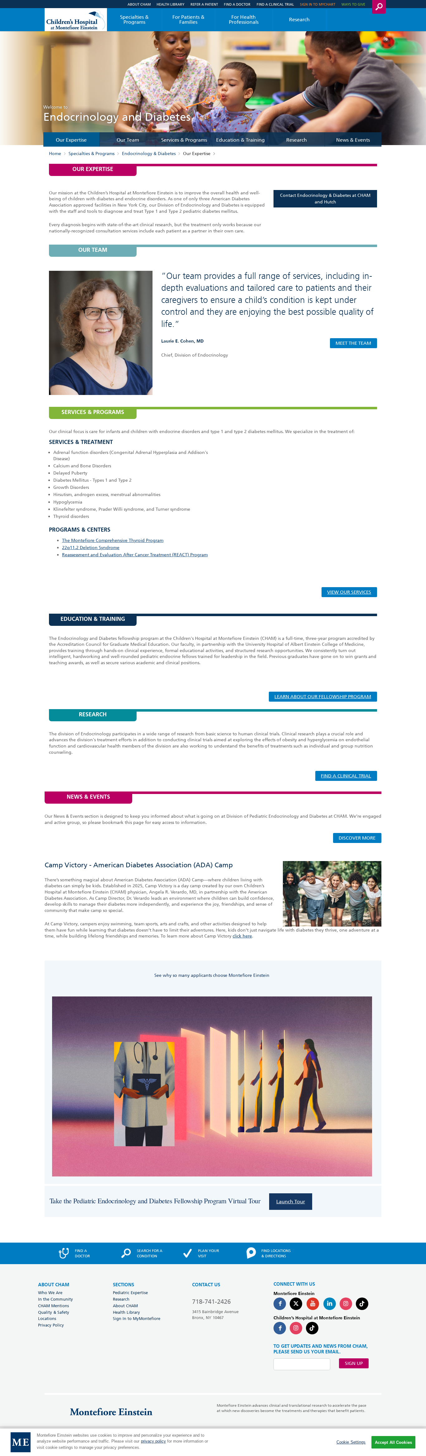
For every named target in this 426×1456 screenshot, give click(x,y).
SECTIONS (123, 1285)
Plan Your (208, 1253)
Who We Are (50, 1292)
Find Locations (276, 1253)
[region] (213, 1442)
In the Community (55, 1299)
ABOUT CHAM (53, 1285)
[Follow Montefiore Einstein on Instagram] (346, 1304)
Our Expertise (71, 140)
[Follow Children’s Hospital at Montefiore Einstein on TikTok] (312, 1328)
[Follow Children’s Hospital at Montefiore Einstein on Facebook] (280, 1328)
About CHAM (139, 4)
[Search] (379, 7)
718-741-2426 (211, 1301)
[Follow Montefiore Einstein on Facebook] (280, 1304)
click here (242, 936)
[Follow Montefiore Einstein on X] (296, 1304)
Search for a (149, 1253)
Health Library (170, 4)
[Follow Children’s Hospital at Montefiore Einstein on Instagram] (296, 1328)
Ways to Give (353, 4)
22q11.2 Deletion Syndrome (90, 547)
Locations (47, 1318)
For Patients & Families (188, 19)
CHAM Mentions (53, 1305)
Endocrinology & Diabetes (149, 154)
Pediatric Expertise (130, 1292)
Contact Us (206, 1285)
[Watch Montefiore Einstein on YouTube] (313, 1304)
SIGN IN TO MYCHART (317, 4)
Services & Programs (184, 140)
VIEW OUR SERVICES (349, 592)
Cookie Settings (351, 1442)
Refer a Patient (204, 4)
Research (299, 19)
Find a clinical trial (346, 776)
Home (55, 154)
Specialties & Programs (134, 19)
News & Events (353, 140)
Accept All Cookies (393, 1442)
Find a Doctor (237, 4)
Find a (82, 1253)
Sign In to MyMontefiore (136, 1318)
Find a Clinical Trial (275, 4)
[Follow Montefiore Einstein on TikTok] (362, 1304)
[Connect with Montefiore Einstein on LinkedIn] (329, 1304)
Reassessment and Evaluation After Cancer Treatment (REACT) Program (135, 555)
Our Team (128, 140)
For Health (244, 19)
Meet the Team (353, 343)
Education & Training (240, 140)
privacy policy (153, 1441)
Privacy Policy (51, 1324)
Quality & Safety (53, 1312)
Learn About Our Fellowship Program (322, 696)
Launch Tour (290, 1202)
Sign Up (354, 1363)
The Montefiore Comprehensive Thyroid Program (112, 540)
